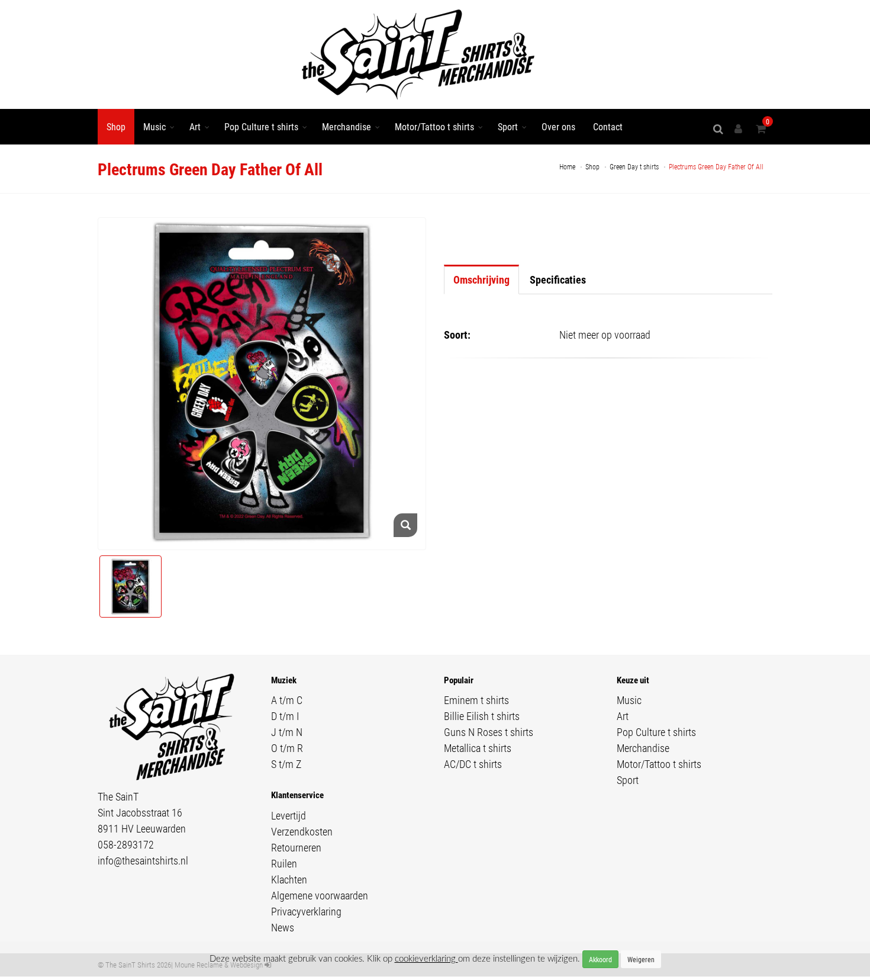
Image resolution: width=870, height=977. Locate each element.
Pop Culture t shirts (261, 126)
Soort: (457, 334)
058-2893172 (126, 844)
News (282, 927)
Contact (608, 126)
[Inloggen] (740, 129)
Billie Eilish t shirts (482, 716)
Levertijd (288, 815)
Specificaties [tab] (558, 279)
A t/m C (286, 700)
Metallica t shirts (477, 748)
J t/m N (286, 732)
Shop (116, 126)
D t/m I (285, 716)
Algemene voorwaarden (319, 895)
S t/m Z (286, 764)
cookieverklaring (426, 958)
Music (154, 126)
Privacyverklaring (306, 911)
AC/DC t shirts (473, 764)
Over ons (558, 126)
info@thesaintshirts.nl (143, 860)
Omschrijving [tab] (481, 279)
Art (195, 126)
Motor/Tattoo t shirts (434, 126)
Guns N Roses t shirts (488, 732)
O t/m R (287, 748)
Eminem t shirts (476, 700)
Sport (508, 126)
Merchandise (346, 126)
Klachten (289, 879)
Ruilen (284, 863)
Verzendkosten (302, 831)
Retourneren (296, 847)
